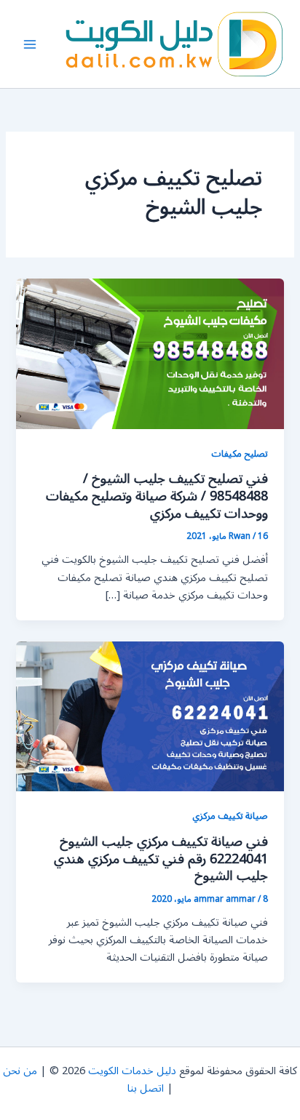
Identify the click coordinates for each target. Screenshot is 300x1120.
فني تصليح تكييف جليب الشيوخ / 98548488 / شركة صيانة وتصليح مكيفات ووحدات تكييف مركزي (157, 496)
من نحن (20, 1071)
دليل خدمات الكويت (132, 1071)
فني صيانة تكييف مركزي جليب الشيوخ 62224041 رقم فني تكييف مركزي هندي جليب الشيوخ (161, 858)
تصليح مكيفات (239, 453)
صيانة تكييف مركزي (230, 815)
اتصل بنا (145, 1088)
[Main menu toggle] (30, 44)
